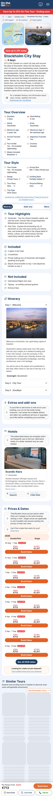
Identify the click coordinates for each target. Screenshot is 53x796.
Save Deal (11, 793)
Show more (10, 489)
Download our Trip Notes (20, 100)
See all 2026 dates (26, 662)
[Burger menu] (48, 4)
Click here (14, 531)
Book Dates (26, 552)
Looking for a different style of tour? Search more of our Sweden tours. (26, 198)
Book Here (43, 786)
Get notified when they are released (26, 671)
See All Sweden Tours (38, 690)
